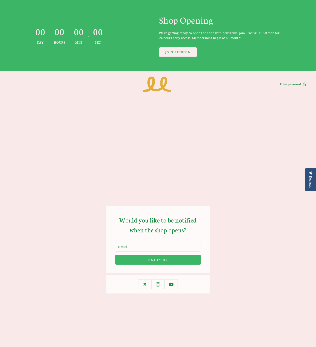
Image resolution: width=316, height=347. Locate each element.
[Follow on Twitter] (144, 284)
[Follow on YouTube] (171, 284)
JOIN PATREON (178, 52)
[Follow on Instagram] (158, 284)
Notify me (157, 260)
